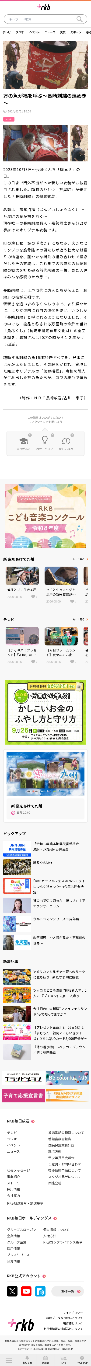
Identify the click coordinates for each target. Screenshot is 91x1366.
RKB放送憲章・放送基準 (25, 1203)
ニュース (49, 32)
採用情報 (13, 1189)
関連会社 (54, 1183)
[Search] (80, 19)
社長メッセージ (18, 1170)
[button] (9, 1360)
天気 (63, 32)
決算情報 (13, 1261)
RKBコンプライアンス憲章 (62, 1242)
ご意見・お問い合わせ (64, 1164)
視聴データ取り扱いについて (64, 1318)
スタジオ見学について (64, 1176)
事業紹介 (13, 1176)
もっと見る (78, 559)
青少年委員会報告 (61, 1157)
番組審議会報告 (59, 1138)
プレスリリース (18, 1254)
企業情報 (13, 1236)
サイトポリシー (73, 1312)
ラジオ (19, 32)
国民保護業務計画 (61, 1145)
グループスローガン (21, 1229)
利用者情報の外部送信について (63, 1329)
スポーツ (75, 32)
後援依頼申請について (64, 1170)
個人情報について (56, 1229)
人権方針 (49, 1236)
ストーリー (15, 1183)
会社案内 (13, 1195)
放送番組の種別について (66, 1132)
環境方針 (54, 1151)
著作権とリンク (73, 1323)
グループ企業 (16, 1242)
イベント (34, 32)
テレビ (6, 32)
